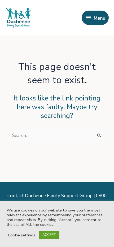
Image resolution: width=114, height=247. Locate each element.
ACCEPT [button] (49, 234)
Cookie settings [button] (21, 235)
